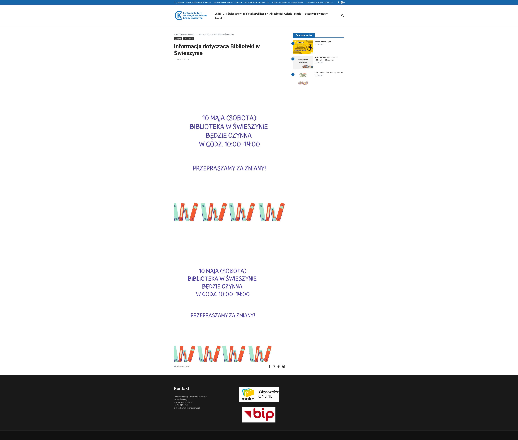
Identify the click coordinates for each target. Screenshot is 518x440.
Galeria (288, 13)
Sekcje (297, 13)
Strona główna (180, 34)
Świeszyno (191, 34)
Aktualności (276, 13)
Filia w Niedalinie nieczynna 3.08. (329, 73)
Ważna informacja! (323, 42)
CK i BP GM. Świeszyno (227, 13)
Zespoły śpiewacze (315, 13)
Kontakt (219, 18)
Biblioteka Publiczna (254, 13)
